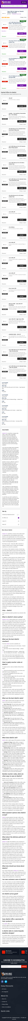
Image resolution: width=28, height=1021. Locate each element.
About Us (4, 998)
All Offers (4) (5, 517)
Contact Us (4, 1001)
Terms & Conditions (6, 1007)
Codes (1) (4, 521)
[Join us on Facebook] (2, 981)
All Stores (4, 989)
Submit (23, 966)
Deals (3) (4, 524)
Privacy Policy (5, 1004)
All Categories (5, 991)
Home (10, 13)
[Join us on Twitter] (6, 981)
